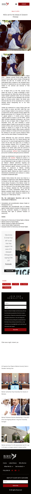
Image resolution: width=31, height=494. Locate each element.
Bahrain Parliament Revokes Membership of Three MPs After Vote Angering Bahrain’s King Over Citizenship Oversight (15, 420)
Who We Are (22, 463)
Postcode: (8, 264)
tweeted (13, 158)
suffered (15, 151)
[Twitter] (12, 470)
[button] (16, 4)
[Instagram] (18, 470)
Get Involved (19, 466)
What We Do (7, 466)
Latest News (13, 463)
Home (5, 463)
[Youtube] (15, 470)
